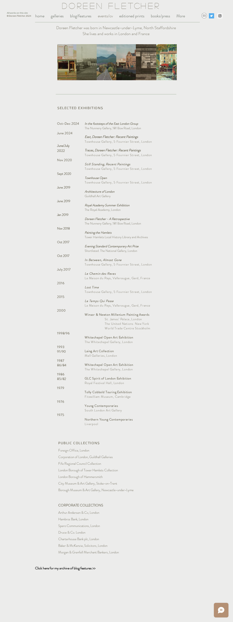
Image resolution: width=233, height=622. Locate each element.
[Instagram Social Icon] (220, 15)
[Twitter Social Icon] (211, 15)
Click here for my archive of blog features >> (65, 568)
